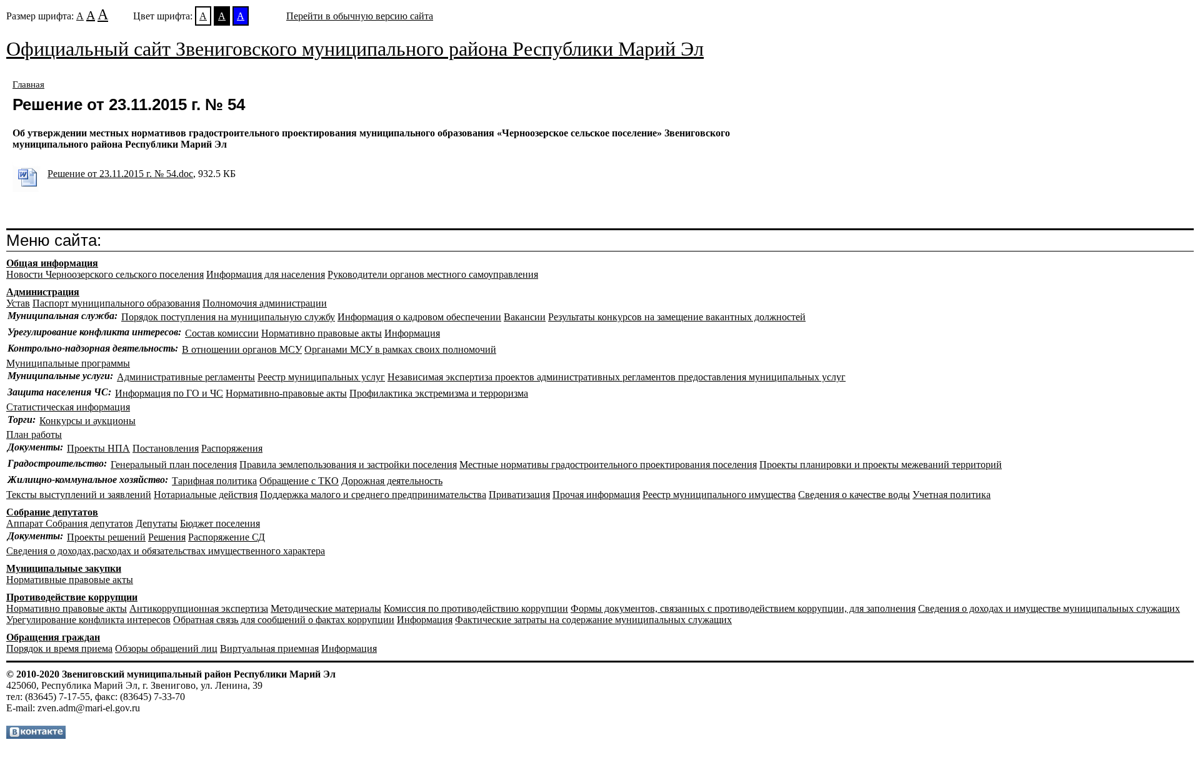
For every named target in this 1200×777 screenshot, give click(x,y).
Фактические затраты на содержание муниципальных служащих (593, 619)
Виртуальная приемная (269, 648)
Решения (167, 537)
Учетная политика (951, 494)
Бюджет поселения (220, 523)
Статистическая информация (68, 407)
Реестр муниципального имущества (719, 494)
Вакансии (525, 317)
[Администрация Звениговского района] (36, 735)
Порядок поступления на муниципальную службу (228, 317)
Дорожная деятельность (391, 480)
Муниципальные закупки (63, 568)
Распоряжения (231, 448)
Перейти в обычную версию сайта (359, 16)
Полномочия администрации (264, 303)
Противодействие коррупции (72, 597)
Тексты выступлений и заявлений (78, 494)
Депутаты (157, 523)
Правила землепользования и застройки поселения (348, 464)
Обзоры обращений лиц (166, 648)
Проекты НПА (98, 448)
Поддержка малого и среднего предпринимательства (373, 494)
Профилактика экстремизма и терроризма (438, 393)
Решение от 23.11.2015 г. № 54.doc (120, 173)
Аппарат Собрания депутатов (69, 523)
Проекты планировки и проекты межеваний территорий (880, 464)
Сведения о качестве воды (854, 494)
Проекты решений (106, 537)
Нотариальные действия (206, 494)
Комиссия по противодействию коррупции (476, 608)
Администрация (42, 292)
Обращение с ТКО (299, 480)
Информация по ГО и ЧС (169, 393)
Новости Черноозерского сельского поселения (105, 274)
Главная (28, 84)
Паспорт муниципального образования (116, 303)
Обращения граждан (53, 637)
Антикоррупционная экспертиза (198, 608)
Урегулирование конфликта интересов (88, 619)
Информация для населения (265, 274)
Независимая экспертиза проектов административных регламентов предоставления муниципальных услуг (617, 377)
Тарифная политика (214, 480)
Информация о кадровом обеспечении (419, 317)
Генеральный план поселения (174, 464)
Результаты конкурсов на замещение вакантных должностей (677, 317)
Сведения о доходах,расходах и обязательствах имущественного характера (165, 551)
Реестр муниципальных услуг (321, 377)
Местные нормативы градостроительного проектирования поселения (608, 464)
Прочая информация (596, 494)
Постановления (165, 448)
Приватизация (519, 494)
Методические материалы (326, 608)
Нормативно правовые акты (321, 333)
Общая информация (52, 263)
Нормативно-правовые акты (286, 393)
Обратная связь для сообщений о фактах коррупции (283, 619)
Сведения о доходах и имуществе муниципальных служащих (1049, 608)
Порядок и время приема (59, 648)
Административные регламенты (186, 377)
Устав (18, 303)
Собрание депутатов (52, 512)
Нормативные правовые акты (69, 579)
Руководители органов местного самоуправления (433, 274)
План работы (34, 434)
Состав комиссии (222, 333)
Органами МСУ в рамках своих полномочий (400, 349)
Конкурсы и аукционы (87, 420)
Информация (412, 333)
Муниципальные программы (68, 363)
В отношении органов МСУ (242, 349)
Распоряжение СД (226, 537)
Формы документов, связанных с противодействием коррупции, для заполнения (743, 608)
